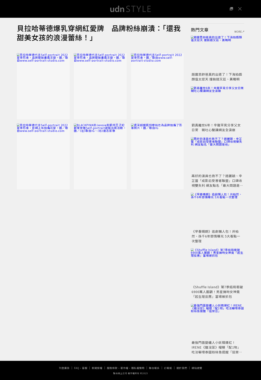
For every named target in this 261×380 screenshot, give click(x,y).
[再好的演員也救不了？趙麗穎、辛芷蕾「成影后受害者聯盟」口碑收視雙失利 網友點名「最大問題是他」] (217, 155)
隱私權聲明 (138, 368)
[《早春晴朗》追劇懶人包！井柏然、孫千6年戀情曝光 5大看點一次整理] (217, 210)
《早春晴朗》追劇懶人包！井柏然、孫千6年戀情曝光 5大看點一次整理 (216, 236)
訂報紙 (168, 368)
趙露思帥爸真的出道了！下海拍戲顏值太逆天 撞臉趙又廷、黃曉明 (217, 76)
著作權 (124, 368)
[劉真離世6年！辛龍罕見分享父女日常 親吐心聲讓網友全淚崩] (217, 104)
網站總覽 (197, 368)
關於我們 (181, 368)
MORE (238, 31)
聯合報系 (154, 368)
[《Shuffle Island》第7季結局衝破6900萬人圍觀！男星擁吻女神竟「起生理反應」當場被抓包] (217, 266)
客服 (84, 368)
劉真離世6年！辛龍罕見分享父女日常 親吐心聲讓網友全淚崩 (216, 127)
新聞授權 (97, 368)
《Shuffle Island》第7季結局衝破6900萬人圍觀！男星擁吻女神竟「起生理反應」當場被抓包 (217, 292)
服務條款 (112, 368)
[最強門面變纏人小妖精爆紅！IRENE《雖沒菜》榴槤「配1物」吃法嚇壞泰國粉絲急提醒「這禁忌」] (217, 321)
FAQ (76, 368)
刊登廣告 (64, 368)
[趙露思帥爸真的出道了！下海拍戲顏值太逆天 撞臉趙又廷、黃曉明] (217, 53)
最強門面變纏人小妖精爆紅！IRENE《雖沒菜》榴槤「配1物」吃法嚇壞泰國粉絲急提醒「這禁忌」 (216, 349)
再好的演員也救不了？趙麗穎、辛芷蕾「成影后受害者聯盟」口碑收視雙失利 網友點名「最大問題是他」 (217, 182)
